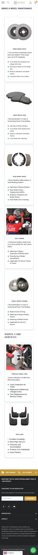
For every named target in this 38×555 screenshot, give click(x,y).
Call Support (27, 472)
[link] (4, 506)
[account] (30, 2)
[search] (8, 2)
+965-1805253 (6, 481)
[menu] (3, 2)
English (10, 553)
